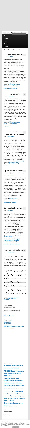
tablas (23, 398)
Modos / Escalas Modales (9, 326)
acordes (7, 365)
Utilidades (6, 46)
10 (24, 55)
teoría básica (9, 400)
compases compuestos (8, 240)
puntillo (9, 88)
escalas (7, 383)
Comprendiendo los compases (15, 208)
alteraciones (14, 123)
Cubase (8, 373)
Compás (13, 239)
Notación (15, 84)
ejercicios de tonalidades (12, 380)
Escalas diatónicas (16, 383)
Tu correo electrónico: (8, 305)
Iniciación (11, 84)
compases (18, 239)
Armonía (8, 370)
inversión (6, 393)
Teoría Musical (16, 162)
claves (5, 201)
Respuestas (14, 88)
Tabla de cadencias (7, 325)
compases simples (16, 243)
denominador (6, 244)
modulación (21, 393)
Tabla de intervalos (7, 323)
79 (24, 171)
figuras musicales (8, 386)
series (12, 398)
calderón (13, 85)
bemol (9, 124)
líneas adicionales (12, 393)
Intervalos (19, 391)
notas (17, 163)
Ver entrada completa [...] (9, 83)
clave (19, 199)
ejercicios (8, 375)
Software (20, 398)
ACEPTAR (15, 427)
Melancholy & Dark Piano (9, 315)
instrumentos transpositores (9, 391)
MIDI (16, 393)
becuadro (6, 124)
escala (21, 380)
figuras (22, 385)
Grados (14, 386)
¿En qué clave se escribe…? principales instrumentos (15, 172)
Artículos (6, 38)
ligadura (17, 87)
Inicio (5, 35)
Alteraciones (15, 94)
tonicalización (19, 403)
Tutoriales (6, 41)
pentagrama (20, 396)
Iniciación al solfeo (12, 87)
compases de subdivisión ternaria (10, 242)
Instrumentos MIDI (7, 322)
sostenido (13, 124)
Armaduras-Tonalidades (8, 320)
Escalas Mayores (8, 385)
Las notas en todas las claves (15, 250)
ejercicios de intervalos (11, 378)
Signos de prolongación (15, 54)
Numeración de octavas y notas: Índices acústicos (15, 133)
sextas (16, 398)
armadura (15, 368)
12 (24, 94)
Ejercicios (6, 43)
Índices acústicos (11, 163)
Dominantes (18, 373)
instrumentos (9, 201)
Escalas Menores (16, 385)
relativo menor (7, 398)
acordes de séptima (16, 365)
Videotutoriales (14, 406)
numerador (11, 244)
